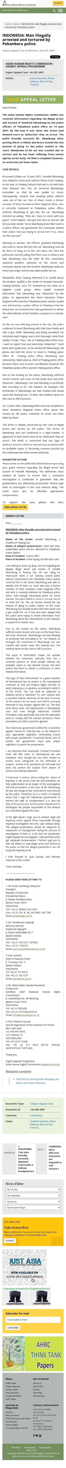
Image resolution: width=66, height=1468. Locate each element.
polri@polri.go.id (21, 978)
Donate (36, 1389)
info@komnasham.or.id (25, 1015)
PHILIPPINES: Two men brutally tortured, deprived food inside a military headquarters (26, 1160)
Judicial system (39, 1121)
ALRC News (11, 1399)
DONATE (58, 3)
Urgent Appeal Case (13, 50)
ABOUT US (31, 1450)
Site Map (16, 1447)
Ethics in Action (12, 1415)
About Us (37, 1383)
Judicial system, (38, 78)
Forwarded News (13, 1396)
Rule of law (46, 1124)
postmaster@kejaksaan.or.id (28, 948)
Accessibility (29, 1447)
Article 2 (9, 1412)
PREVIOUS (9, 1152)
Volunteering (39, 1396)
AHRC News (11, 1383)
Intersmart (49, 1456)
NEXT (41, 1149)
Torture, (34, 84)
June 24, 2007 (47, 50)
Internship (37, 1392)
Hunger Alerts (12, 1389)
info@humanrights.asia (16, 10)
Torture (34, 1127)
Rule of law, (46, 81)
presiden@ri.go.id (22, 915)
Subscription (45, 1447)
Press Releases (12, 1392)
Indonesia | (33, 50)
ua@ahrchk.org (50, 1064)
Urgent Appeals (13, 1386)
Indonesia (36, 1115)
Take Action (38, 1386)
